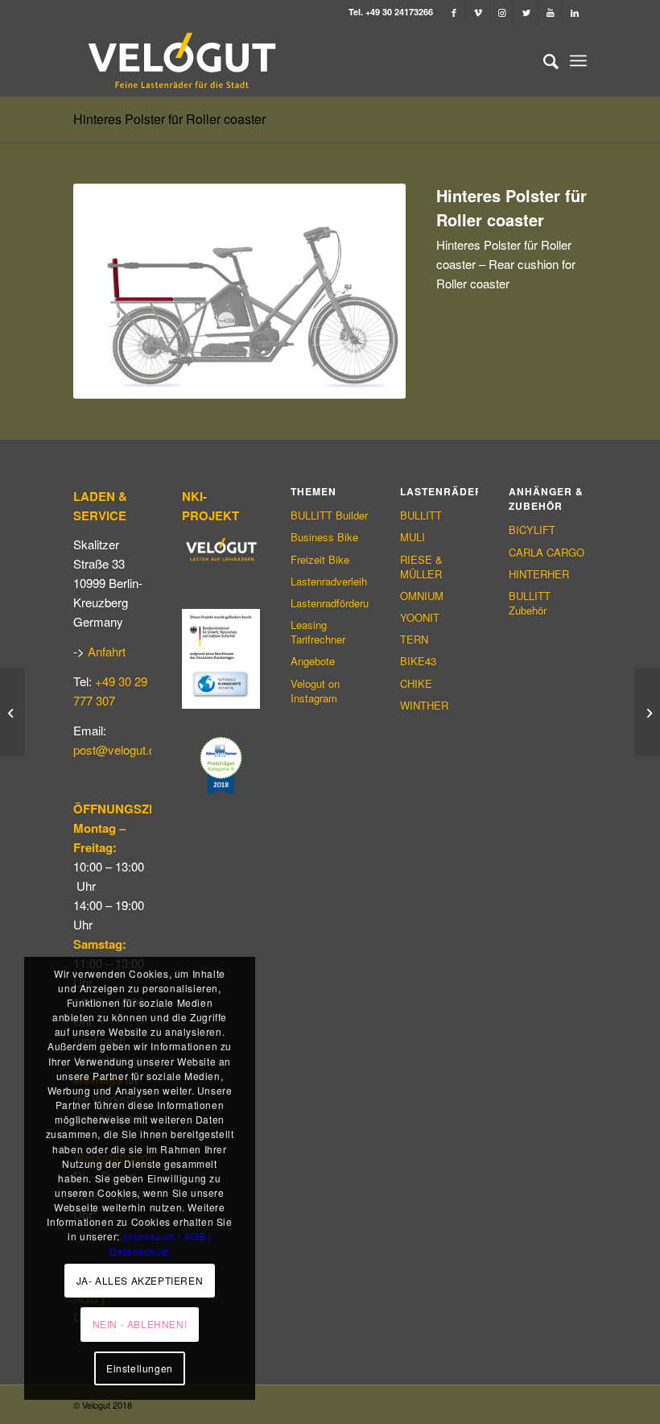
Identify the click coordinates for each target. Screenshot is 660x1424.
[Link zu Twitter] (526, 12)
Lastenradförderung (330, 603)
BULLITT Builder (329, 515)
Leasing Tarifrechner (318, 632)
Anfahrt (107, 651)
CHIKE (416, 683)
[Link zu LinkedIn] (575, 12)
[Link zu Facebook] (453, 12)
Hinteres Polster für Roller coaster (169, 119)
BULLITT (421, 515)
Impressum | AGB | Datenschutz (160, 1243)
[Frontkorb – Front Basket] (12, 712)
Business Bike (324, 536)
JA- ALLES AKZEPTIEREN (140, 1280)
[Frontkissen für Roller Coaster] (647, 712)
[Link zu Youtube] (550, 12)
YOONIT (419, 617)
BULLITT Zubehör (530, 603)
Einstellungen (139, 1368)
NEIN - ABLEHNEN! (140, 1324)
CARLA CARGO (546, 552)
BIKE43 (418, 661)
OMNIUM (421, 595)
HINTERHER (539, 574)
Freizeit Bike (320, 559)
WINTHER (424, 705)
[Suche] (543, 60)
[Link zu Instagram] (502, 12)
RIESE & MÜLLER (421, 567)
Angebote (313, 661)
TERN (414, 639)
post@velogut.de (117, 749)
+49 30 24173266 (399, 12)
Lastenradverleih (329, 581)
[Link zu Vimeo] (477, 12)
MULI (412, 536)
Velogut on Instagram (315, 691)
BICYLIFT (532, 529)
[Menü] (578, 60)
